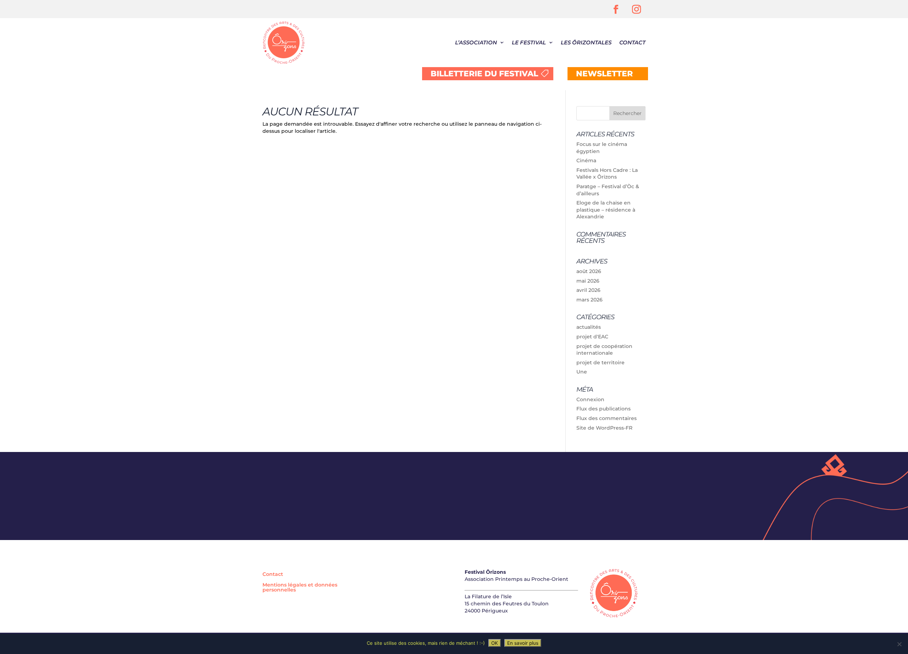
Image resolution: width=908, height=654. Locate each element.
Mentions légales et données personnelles (299, 587)
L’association (476, 42)
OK (494, 643)
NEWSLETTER (604, 73)
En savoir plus (522, 643)
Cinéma (586, 160)
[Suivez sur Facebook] (616, 9)
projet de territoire (600, 362)
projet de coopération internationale (604, 349)
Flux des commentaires (606, 418)
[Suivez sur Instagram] (637, 9)
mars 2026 (589, 299)
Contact (632, 42)
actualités (588, 327)
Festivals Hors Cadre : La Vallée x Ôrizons (607, 173)
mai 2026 (587, 281)
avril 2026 (588, 290)
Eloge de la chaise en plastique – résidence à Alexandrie (605, 210)
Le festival (529, 42)
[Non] (899, 644)
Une (581, 372)
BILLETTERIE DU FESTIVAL (484, 73)
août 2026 (588, 271)
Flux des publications (603, 408)
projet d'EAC (592, 336)
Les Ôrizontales (586, 42)
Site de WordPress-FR (604, 428)
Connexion (590, 399)
